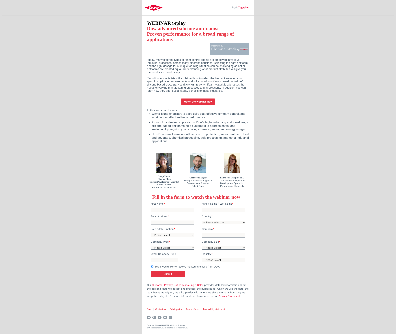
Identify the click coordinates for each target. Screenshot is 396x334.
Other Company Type (163, 253)
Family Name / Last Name (217, 203)
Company (208, 229)
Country (207, 216)
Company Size (211, 241)
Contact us (160, 309)
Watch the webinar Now (198, 101)
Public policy (176, 309)
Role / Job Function (163, 229)
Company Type (160, 241)
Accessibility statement (214, 309)
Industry (207, 253)
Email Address (160, 216)
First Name (158, 203)
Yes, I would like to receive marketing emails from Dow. (187, 266)
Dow (149, 309)
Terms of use (192, 309)
